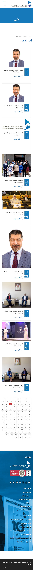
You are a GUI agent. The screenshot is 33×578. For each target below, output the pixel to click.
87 (6, 424)
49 (29, 414)
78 (10, 422)
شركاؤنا (28, 502)
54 (10, 414)
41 (29, 411)
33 (29, 409)
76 (18, 422)
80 (2, 422)
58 (25, 417)
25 (29, 406)
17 (29, 404)
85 (14, 424)
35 (22, 409)
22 (10, 404)
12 (18, 401)
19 (22, 404)
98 (25, 429)
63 (6, 417)
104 (29, 432)
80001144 (13, 538)
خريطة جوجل (20, 541)
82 (25, 424)
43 (22, 411)
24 (2, 404)
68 (18, 419)
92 (18, 427)
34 (25, 409)
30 (10, 406)
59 (22, 417)
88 (2, 424)
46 (10, 411)
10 (26, 401)
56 (2, 414)
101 (13, 429)
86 (10, 424)
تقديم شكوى (26, 492)
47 (6, 411)
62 (10, 417)
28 (18, 406)
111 (25, 434)
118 (20, 437)
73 (29, 422)
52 (18, 414)
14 (11, 401)
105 (25, 432)
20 (18, 404)
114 (12, 434)
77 (14, 422)
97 (29, 429)
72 (2, 419)
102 (9, 429)
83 (22, 424)
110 (29, 434)
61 (14, 417)
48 (2, 411)
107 (16, 432)
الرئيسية (30, 36)
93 (14, 427)
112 (20, 434)
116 (29, 437)
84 (18, 424)
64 (2, 417)
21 (14, 404)
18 (25, 404)
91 (22, 427)
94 (10, 427)
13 (15, 401)
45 (14, 411)
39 (6, 409)
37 (14, 409)
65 (29, 419)
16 (3, 401)
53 (14, 414)
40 (2, 409)
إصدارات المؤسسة (24, 499)
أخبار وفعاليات (22, 36)
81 (29, 424)
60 (18, 417)
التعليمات (4, 567)
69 (14, 419)
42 (25, 411)
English (4, 1)
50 (25, 414)
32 (2, 406)
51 (22, 414)
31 (6, 406)
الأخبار (16, 36)
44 (18, 411)
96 (2, 427)
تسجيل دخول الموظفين (23, 509)
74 (25, 422)
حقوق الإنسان (26, 496)
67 (22, 419)
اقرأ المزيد (17, 76)
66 (25, 419)
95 (6, 427)
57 (29, 417)
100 (18, 429)
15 (7, 401)
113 (16, 434)
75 (22, 422)
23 (6, 404)
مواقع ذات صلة (25, 506)
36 (18, 409)
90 (25, 427)
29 (14, 406)
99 (22, 429)
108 (12, 432)
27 (22, 406)
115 (7, 434)
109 (7, 432)
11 (22, 401)
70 (10, 419)
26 (25, 406)
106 (20, 432)
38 (10, 409)
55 (6, 414)
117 (25, 437)
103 (4, 429)
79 (6, 422)
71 (6, 419)
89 (29, 427)
